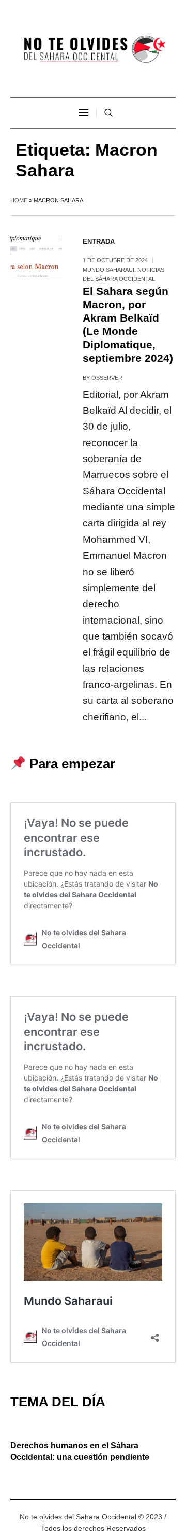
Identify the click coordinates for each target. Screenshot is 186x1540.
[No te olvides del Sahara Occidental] (93, 49)
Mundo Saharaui (108, 270)
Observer (106, 378)
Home (18, 200)
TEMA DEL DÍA (57, 1401)
